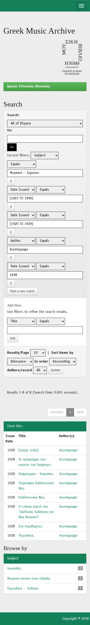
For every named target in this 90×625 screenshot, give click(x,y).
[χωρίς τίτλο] (28, 450)
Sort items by (62, 353)
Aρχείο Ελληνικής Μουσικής (28, 86)
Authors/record (19, 370)
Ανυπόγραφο (68, 450)
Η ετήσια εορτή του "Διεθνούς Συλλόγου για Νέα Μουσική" (35, 512)
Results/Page (18, 353)
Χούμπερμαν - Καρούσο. (36, 474)
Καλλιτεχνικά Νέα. (31, 497)
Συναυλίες (14, 568)
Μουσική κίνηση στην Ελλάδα (28, 579)
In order (41, 361)
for (9, 130)
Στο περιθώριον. (30, 526)
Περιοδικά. (26, 536)
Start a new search (22, 291)
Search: (13, 115)
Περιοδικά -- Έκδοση (22, 588)
